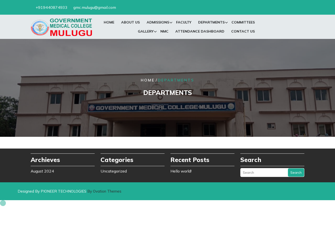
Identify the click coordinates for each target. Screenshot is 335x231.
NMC (164, 31)
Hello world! (181, 171)
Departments (211, 22)
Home (109, 22)
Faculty (183, 22)
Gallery (146, 31)
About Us (130, 22)
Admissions (158, 22)
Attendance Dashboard (199, 31)
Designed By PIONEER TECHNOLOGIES (69, 191)
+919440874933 (51, 7)
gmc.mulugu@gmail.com (94, 7)
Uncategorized (114, 171)
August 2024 (42, 171)
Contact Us (243, 31)
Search (296, 172)
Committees (243, 22)
